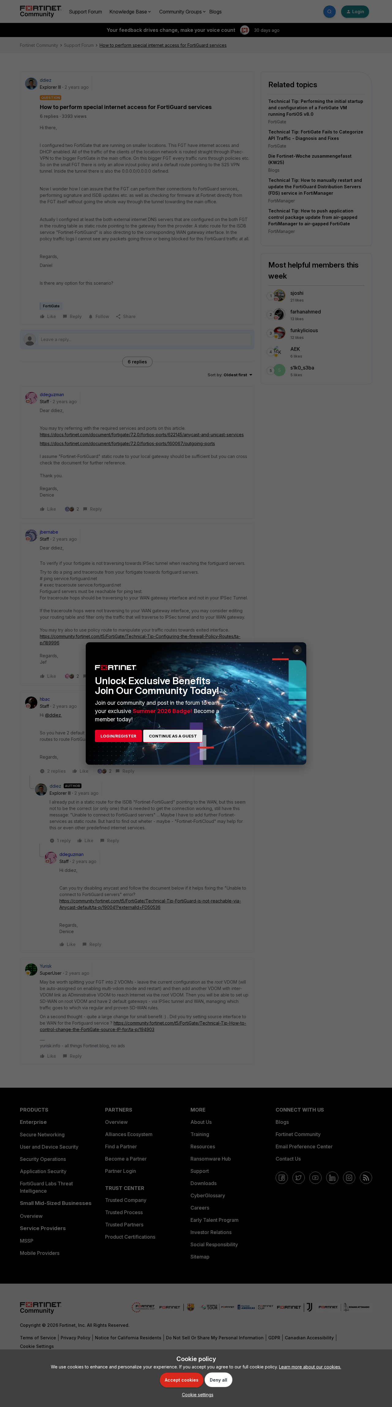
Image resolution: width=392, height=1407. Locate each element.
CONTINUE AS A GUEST (173, 736)
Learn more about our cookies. (310, 1366)
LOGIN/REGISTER (118, 736)
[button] (196, 1394)
